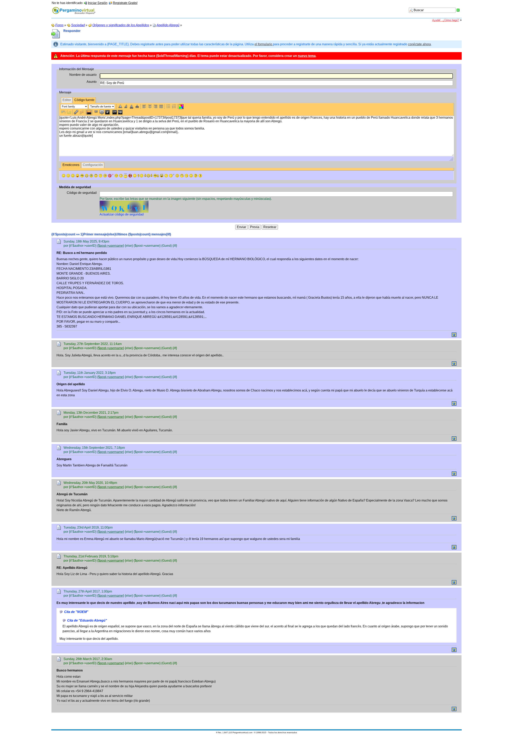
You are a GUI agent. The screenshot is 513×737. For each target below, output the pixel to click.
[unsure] (105, 175)
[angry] (116, 175)
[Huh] (100, 175)
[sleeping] (171, 175)
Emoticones (71, 165)
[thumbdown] (140, 175)
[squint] (191, 175)
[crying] (91, 175)
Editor (67, 100)
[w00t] (161, 175)
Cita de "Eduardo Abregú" (87, 620)
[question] (195, 175)
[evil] (186, 175)
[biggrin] (86, 175)
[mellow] (134, 175)
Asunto (92, 81)
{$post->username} (110, 245)
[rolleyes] (96, 175)
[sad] (68, 175)
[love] (110, 175)
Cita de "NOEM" (76, 612)
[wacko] (177, 175)
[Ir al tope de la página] (454, 335)
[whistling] (182, 175)
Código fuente (84, 100)
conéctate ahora (419, 44)
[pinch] (166, 175)
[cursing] (130, 175)
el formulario (263, 44)
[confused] (125, 175)
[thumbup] (156, 175)
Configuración (93, 165)
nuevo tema (307, 56)
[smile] (63, 175)
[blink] (121, 175)
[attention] (200, 175)
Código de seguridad (82, 192)
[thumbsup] (148, 175)
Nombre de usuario (83, 74)
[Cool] (82, 175)
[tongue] (77, 175)
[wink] (73, 175)
